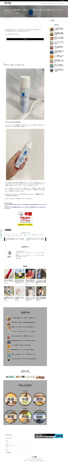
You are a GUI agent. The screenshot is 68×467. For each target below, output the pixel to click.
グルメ (7, 440)
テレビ (7, 447)
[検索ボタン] (63, 3)
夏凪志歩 (9, 256)
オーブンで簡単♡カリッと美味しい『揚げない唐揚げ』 (21, 345)
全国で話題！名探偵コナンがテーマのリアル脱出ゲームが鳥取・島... (23, 340)
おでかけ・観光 (9, 438)
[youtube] (63, 0)
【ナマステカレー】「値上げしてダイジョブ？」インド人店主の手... (23, 331)
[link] (16, 258)
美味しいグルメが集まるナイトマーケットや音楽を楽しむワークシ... (23, 354)
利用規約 (35, 458)
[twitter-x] (60, 0)
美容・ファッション (7, 13)
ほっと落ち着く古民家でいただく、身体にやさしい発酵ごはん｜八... (23, 317)
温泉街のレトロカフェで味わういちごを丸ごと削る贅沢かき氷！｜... (23, 326)
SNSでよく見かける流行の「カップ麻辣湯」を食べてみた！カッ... (58, 47)
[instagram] (62, 0)
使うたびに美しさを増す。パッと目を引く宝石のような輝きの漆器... (23, 358)
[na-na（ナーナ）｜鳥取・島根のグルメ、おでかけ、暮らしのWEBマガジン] (7, 3)
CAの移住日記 (8, 452)
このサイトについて (30, 458)
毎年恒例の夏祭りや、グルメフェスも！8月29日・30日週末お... (22, 349)
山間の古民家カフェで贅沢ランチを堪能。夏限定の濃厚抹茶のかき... (23, 322)
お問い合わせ (39, 458)
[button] (8, 235)
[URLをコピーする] (42, 235)
